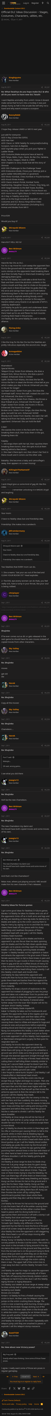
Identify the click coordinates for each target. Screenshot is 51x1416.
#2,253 (47, 693)
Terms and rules (8, 1404)
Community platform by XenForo (22, 1409)
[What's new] (42, 3)
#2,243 (47, 237)
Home (36, 1404)
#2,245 (47, 337)
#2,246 (47, 361)
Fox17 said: (7, 757)
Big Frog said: (8, 1354)
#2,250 (47, 602)
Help (30, 1404)
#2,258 (47, 848)
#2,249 (47, 541)
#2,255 (47, 745)
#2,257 (47, 816)
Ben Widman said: (10, 860)
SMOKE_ (6, 19)
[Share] (42, 87)
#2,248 (47, 509)
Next (35, 1376)
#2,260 (47, 1342)
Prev (16, 1376)
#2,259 (47, 901)
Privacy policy (21, 1404)
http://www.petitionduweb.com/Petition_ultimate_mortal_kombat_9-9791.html (25, 608)
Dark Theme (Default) (12, 1400)
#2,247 (47, 479)
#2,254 (47, 719)
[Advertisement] (25, 48)
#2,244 (47, 258)
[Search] (47, 3)
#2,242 (47, 125)
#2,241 (47, 87)
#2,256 (47, 790)
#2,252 (47, 658)
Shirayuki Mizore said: (11, 546)
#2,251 (47, 626)
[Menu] (4, 3)
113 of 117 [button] (25, 1376)
